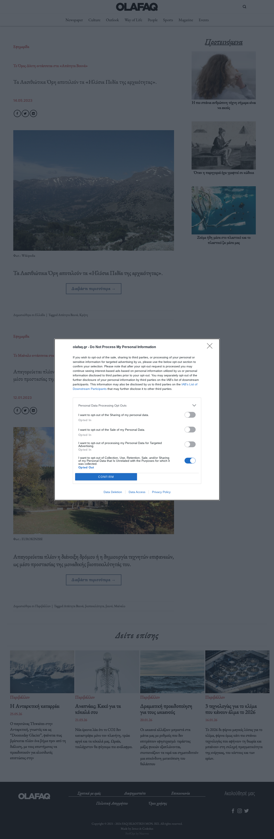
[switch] (190, 415)
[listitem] (137, 405)
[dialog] (137, 419)
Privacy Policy (161, 492)
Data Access (137, 492)
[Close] (211, 347)
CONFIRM (106, 476)
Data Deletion (113, 492)
